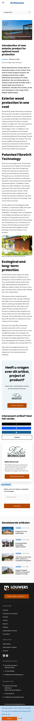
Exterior (5, 59)
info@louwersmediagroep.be (14, 697)
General (5, 610)
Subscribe (17, 506)
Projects (5, 627)
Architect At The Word (10, 613)
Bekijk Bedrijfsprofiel (17, 476)
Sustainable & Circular (10, 630)
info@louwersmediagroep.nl (14, 674)
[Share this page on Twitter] (16, 424)
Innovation (6, 634)
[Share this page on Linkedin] (16, 432)
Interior (5, 620)
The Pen (5, 617)
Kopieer (17, 437)
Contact (5, 651)
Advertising (6, 644)
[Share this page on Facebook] (16, 428)
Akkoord (9, 718)
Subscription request (10, 647)
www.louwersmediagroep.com (15, 704)
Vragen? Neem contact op (15, 596)
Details (20, 718)
